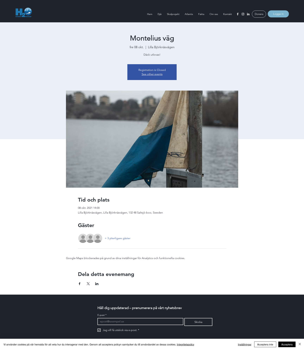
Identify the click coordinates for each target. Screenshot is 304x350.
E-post (101, 315)
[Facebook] (237, 14)
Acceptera (287, 344)
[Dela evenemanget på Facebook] (79, 283)
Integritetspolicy (185, 344)
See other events (152, 74)
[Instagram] (243, 14)
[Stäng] (300, 344)
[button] (159, 14)
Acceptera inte (265, 344)
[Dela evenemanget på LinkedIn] (97, 283)
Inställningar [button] (244, 344)
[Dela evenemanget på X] (88, 283)
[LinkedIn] (248, 14)
